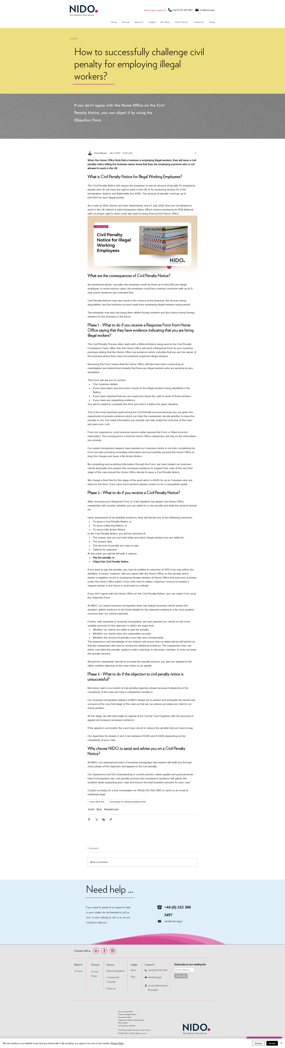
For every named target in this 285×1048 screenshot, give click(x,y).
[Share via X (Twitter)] (96, 819)
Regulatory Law (111, 809)
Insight (91, 809)
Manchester (161, 986)
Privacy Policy (122, 1030)
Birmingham (153, 990)
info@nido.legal (173, 921)
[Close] (281, 1043)
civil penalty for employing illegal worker (127, 801)
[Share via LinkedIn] (103, 819)
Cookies (142, 1030)
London (151, 986)
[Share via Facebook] (89, 819)
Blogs (99, 809)
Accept (272, 1043)
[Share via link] (110, 819)
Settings (258, 1043)
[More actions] (195, 153)
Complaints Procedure (133, 1030)
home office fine (97, 801)
